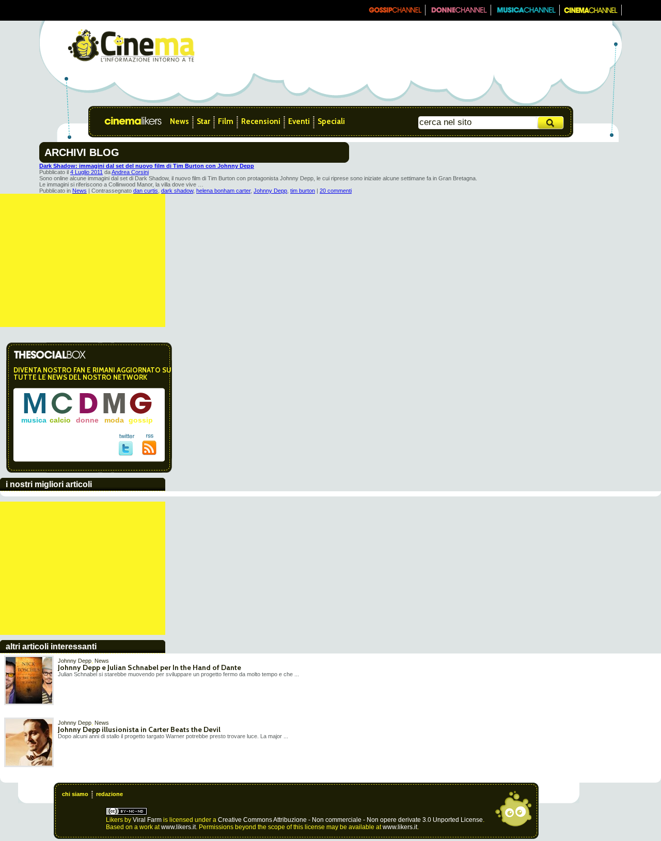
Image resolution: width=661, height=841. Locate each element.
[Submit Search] (551, 122)
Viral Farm (147, 819)
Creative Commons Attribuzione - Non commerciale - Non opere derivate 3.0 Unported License (350, 819)
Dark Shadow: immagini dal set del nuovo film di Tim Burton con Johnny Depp (146, 166)
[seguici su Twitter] (127, 453)
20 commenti (336, 191)
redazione (109, 794)
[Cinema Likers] (131, 63)
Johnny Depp (270, 191)
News (179, 121)
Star (203, 121)
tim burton (302, 191)
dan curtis (145, 191)
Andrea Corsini (130, 172)
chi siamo (75, 794)
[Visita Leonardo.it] (70, 10)
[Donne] (458, 13)
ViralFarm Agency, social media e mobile (513, 809)
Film (225, 121)
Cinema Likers (137, 121)
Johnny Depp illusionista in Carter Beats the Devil (139, 729)
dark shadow (177, 191)
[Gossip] (395, 13)
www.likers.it (178, 827)
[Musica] (525, 13)
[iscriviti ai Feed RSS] (149, 453)
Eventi (299, 121)
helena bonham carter (223, 191)
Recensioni (260, 121)
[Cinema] (591, 13)
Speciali (331, 121)
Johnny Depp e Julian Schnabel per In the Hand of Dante (149, 667)
